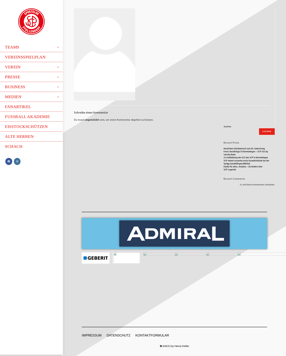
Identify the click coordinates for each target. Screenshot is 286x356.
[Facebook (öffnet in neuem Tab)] (8, 161)
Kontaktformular (152, 335)
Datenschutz (118, 335)
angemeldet (92, 119)
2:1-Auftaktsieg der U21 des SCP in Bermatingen (246, 157)
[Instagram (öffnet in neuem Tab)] (17, 161)
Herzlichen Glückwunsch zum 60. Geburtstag (244, 148)
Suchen (227, 126)
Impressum (92, 335)
